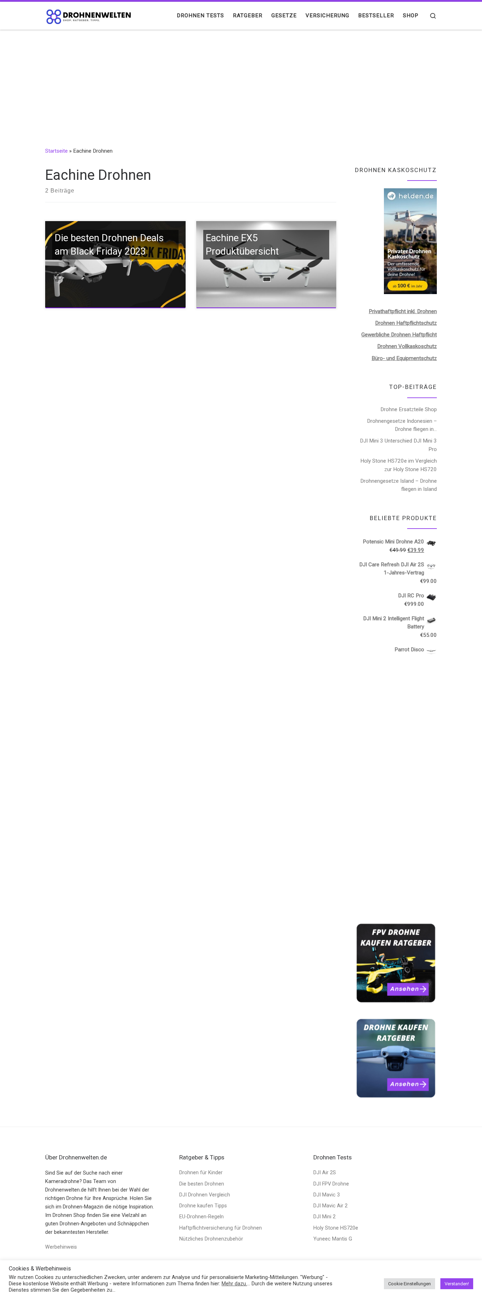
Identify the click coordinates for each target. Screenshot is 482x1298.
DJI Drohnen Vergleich (204, 1195)
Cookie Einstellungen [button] (409, 1283)
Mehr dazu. (234, 1283)
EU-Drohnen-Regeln (201, 1217)
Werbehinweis (61, 1247)
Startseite (56, 151)
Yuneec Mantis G (332, 1239)
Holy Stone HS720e (335, 1228)
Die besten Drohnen (201, 1184)
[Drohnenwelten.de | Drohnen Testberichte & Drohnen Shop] (89, 16)
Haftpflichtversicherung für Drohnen (220, 1228)
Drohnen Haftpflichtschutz (406, 323)
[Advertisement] (241, 82)
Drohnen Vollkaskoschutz (407, 346)
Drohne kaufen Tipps (203, 1206)
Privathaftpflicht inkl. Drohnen (403, 311)
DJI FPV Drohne (331, 1184)
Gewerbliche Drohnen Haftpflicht (399, 334)
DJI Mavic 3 (326, 1195)
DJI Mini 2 (324, 1217)
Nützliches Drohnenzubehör (211, 1239)
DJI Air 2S (324, 1173)
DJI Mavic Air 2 (330, 1206)
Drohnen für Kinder (201, 1173)
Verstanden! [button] (457, 1283)
